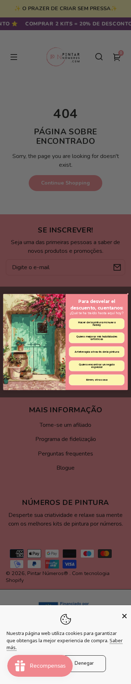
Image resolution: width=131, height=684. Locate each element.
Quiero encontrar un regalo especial (96, 366)
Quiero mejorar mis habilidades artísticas (96, 338)
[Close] (124, 616)
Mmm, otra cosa (96, 380)
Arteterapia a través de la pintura (97, 351)
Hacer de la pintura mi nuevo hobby (97, 323)
